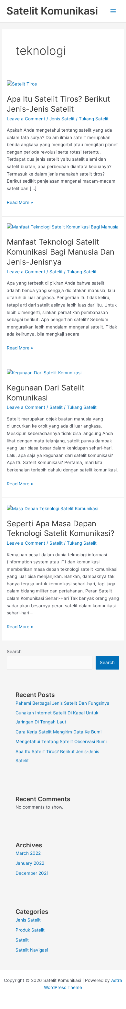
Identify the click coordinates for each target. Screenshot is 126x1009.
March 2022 (28, 853)
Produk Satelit (30, 930)
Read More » (20, 202)
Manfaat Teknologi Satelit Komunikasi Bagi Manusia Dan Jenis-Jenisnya (60, 252)
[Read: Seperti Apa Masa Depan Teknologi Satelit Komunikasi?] (52, 508)
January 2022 (30, 863)
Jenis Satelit (62, 118)
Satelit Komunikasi (52, 11)
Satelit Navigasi (32, 950)
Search (14, 651)
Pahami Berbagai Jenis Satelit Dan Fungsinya (63, 703)
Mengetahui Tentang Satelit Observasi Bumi (61, 741)
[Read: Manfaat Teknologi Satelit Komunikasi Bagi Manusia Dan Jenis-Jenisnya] (63, 226)
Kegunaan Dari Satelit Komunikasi (46, 392)
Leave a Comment (26, 118)
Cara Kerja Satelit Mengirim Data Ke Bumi (58, 731)
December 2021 (32, 873)
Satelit (56, 271)
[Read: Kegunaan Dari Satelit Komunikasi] (44, 372)
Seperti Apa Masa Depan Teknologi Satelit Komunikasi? (60, 528)
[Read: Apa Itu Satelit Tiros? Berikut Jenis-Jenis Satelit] (22, 83)
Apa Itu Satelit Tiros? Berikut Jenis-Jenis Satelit (58, 104)
